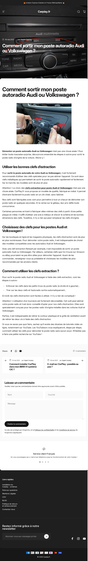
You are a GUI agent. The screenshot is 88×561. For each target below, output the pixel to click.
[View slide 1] (39, 462)
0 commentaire (81, 351)
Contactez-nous (8, 509)
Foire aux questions (9, 490)
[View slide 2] (42, 462)
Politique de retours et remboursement (9, 505)
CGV (4, 497)
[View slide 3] (45, 462)
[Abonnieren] (46, 536)
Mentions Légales (9, 494)
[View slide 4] (48, 462)
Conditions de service (67, 430)
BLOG (4, 500)
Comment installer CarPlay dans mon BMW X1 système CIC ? (23, 367)
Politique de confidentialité (44, 430)
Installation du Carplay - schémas (9, 486)
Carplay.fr (44, 11)
